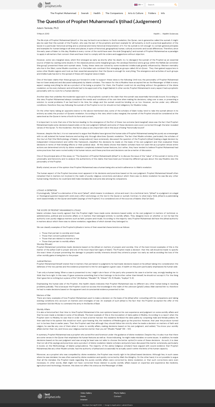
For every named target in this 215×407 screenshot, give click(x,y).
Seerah (85, 13)
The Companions (114, 13)
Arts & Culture (135, 13)
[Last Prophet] (50, 4)
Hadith (97, 13)
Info (163, 13)
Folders (152, 13)
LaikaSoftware (127, 405)
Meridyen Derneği (89, 405)
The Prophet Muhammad (63, 13)
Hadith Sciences (170, 33)
